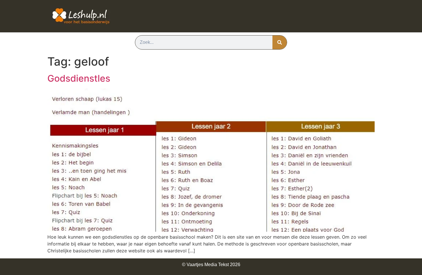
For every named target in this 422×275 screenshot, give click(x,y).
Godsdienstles (78, 78)
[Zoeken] (279, 42)
